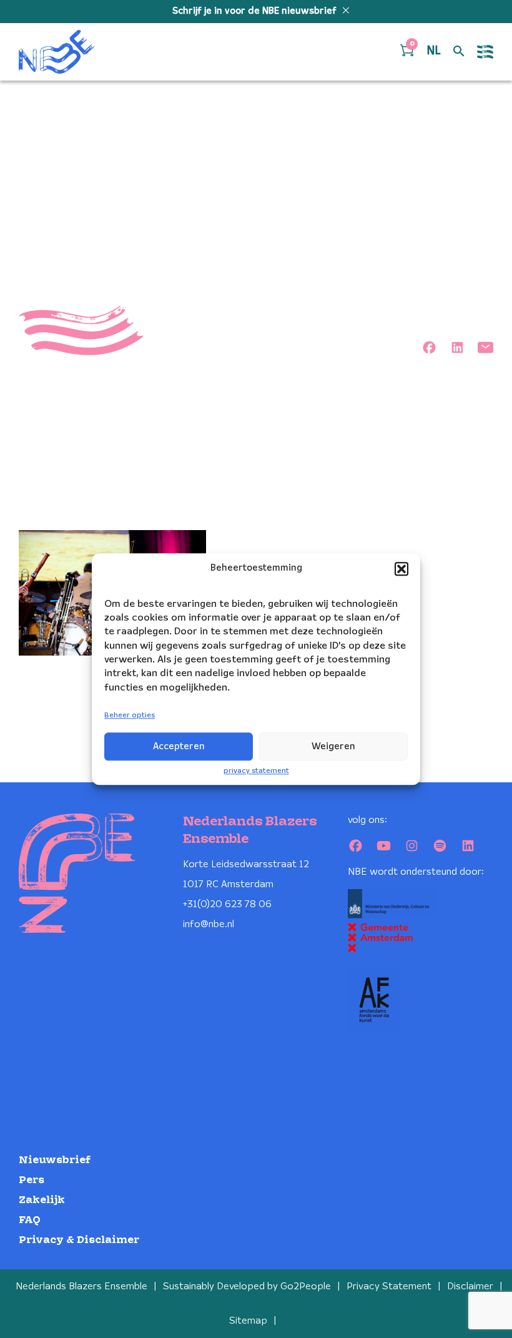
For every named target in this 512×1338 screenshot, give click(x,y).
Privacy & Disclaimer (79, 1240)
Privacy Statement (389, 1286)
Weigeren (333, 746)
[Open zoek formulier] (459, 52)
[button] (401, 569)
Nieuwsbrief (55, 1160)
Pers (31, 1180)
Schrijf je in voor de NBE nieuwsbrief (255, 11)
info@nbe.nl (208, 924)
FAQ (30, 1220)
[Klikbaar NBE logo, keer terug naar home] (57, 52)
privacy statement (256, 770)
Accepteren (179, 746)
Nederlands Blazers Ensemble (81, 1286)
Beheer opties (129, 715)
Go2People (305, 1286)
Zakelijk (42, 1200)
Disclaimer (470, 1286)
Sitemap (248, 1321)
